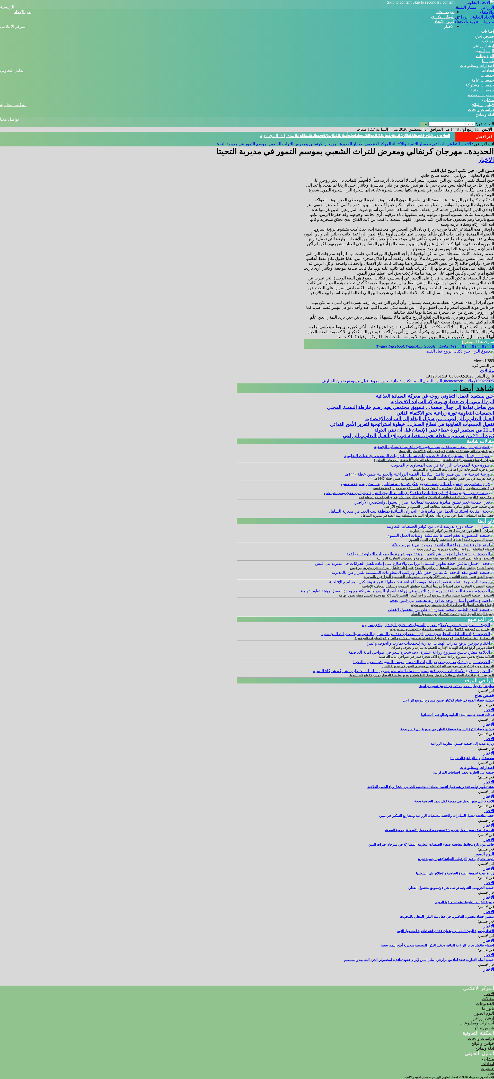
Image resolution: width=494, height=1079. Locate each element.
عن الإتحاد (22, 12)
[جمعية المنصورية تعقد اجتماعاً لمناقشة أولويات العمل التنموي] (440, 535)
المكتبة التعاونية (13, 104)
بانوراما (488, 60)
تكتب (407, 381)
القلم (417, 381)
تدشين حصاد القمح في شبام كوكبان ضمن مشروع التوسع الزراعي (448, 700)
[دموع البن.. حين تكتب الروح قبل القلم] (460, 351)
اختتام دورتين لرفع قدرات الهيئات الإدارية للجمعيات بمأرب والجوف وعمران (442, 648)
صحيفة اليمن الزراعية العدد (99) (472, 758)
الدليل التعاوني (12, 70)
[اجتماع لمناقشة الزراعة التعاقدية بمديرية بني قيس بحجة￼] (443, 545)
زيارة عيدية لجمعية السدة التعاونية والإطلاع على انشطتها (455, 873)
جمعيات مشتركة (480, 85)
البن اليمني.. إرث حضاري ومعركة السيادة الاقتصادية (442, 401)
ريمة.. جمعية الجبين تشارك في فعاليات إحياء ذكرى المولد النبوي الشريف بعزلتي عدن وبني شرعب (426, 497)
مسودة (354, 381)
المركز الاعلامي (13, 26)
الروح (428, 381)
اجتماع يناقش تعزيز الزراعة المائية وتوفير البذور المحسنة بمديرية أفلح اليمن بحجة (437, 945)
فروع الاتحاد (444, 21)
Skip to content (399, 2)
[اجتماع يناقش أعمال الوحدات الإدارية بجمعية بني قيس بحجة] (442, 600)
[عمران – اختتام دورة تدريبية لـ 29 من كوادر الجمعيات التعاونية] (440, 526)
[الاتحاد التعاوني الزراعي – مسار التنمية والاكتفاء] (474, 12)
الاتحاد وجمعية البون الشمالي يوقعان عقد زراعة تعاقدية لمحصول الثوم (445, 931)
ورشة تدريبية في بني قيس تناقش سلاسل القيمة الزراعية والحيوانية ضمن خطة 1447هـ (434, 478)
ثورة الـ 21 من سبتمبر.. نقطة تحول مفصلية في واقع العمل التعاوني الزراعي (418, 435)
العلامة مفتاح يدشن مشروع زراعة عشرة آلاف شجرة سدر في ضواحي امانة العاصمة (436, 657)
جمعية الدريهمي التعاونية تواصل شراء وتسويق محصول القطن (451, 888)
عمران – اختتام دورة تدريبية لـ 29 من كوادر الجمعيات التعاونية (452, 531)
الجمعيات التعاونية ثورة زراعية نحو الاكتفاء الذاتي (445, 413)
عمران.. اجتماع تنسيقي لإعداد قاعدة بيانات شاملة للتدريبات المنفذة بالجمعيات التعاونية (434, 460)
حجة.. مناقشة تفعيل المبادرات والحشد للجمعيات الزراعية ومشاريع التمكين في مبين (436, 816)
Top (491, 1073)
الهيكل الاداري (442, 16)
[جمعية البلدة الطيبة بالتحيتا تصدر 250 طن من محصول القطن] (441, 609)
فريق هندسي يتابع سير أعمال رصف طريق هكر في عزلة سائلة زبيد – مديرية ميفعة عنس (433, 488)
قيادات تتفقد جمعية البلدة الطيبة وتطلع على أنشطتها (457, 715)
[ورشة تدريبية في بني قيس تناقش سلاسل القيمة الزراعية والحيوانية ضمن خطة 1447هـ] (419, 474)
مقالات (488, 41)
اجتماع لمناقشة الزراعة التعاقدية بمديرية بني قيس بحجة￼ (453, 549)
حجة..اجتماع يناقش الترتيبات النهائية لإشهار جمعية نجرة (456, 859)
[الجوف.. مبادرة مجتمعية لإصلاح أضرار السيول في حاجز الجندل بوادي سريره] (428, 624)
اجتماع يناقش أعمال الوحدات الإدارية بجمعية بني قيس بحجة (452, 605)
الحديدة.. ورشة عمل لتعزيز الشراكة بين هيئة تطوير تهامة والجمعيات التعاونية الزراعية (435, 558)
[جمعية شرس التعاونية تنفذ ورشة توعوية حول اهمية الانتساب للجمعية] (434, 446)
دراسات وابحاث (481, 109)
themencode (454, 381)
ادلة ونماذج (484, 114)
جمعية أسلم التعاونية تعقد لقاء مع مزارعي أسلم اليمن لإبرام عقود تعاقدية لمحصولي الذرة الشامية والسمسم (419, 960)
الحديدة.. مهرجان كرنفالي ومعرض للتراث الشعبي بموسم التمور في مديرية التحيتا (373, 135)
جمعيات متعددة (481, 95)
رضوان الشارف (335, 381)
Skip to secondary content (433, 2)
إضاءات (487, 31)
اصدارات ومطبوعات (477, 65)
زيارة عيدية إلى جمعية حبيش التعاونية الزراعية (462, 743)
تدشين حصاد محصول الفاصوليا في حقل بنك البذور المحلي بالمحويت (447, 916)
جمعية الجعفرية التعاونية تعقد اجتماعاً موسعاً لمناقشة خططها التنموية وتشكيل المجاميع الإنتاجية (428, 586)
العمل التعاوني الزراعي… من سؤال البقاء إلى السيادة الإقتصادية (429, 418)
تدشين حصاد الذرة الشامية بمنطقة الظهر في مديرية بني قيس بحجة (447, 729)
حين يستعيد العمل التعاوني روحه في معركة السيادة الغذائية (435, 396)
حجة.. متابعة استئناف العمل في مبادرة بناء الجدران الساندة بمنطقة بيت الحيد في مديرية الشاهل (427, 515)
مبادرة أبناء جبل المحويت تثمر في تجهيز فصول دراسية (456, 686)
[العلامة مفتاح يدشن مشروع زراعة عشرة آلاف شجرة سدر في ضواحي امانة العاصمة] (421, 652)
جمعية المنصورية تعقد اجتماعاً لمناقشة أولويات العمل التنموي (451, 540)
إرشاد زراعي (483, 46)
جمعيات (487, 75)
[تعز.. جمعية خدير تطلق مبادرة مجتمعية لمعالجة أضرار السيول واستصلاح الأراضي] (424, 502)
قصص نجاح (484, 36)
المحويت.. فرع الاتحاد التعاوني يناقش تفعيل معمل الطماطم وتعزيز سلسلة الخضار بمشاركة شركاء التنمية (421, 675)
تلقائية (395, 381)
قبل (365, 381)
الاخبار (449, 26)
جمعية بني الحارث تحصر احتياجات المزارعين (463, 772)
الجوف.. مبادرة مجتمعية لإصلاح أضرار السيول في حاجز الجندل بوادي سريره (442, 629)
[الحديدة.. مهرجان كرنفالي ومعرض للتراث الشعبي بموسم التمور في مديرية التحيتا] (423, 662)
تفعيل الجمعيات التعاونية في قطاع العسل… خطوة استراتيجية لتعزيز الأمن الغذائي (412, 424)
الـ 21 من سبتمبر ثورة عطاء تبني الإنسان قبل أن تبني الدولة (434, 430)
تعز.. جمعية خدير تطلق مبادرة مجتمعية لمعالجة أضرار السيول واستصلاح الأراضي (439, 506)
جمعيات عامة (482, 80)
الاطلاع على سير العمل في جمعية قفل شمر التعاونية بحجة (454, 801)
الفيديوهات (485, 56)
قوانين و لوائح (482, 104)
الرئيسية (7, 7)
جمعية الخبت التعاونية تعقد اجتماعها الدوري (464, 902)
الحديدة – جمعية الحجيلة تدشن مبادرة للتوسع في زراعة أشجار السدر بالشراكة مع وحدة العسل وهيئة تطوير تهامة (416, 595)
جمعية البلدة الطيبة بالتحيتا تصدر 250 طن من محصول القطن (452, 614)
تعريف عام (445, 12)
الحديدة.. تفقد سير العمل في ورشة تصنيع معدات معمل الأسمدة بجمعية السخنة (439, 830)
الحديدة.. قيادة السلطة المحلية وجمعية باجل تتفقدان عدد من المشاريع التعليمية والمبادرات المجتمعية (424, 638)
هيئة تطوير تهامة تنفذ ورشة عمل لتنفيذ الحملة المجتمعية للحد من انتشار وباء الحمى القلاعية (430, 787)
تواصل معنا (9, 119)
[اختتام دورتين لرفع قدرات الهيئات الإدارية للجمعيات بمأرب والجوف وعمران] (429, 643)
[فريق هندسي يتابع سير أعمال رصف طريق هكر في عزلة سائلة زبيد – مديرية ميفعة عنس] (417, 483)
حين (384, 381)
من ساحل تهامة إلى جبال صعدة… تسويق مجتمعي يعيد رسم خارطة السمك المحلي (410, 407)
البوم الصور (484, 51)
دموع (374, 381)
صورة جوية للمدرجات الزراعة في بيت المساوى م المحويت (453, 469)
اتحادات (487, 70)
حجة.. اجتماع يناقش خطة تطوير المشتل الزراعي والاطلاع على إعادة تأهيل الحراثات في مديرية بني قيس (422, 568)
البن (438, 381)
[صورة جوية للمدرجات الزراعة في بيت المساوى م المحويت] (442, 465)
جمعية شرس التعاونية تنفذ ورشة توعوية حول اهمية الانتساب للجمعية (446, 451)
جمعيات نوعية (482, 90)
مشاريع (487, 100)
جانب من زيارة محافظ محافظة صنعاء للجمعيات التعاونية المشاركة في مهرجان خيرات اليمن (431, 844)
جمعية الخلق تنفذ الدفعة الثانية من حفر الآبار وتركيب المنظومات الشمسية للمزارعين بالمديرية (429, 577)
